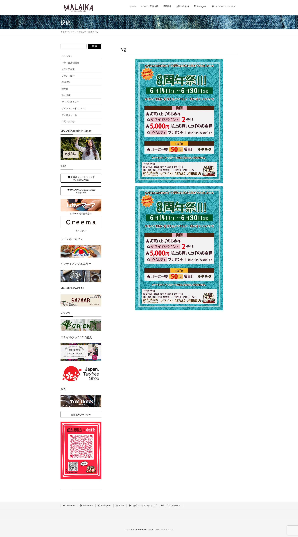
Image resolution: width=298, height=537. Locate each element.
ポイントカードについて (74, 108)
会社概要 (66, 95)
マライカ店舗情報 (70, 62)
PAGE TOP (288, 518)
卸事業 (65, 88)
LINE (121, 505)
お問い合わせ (68, 121)
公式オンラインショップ (144, 505)
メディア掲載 (68, 69)
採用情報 (66, 82)
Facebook (88, 505)
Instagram (106, 505)
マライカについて (70, 102)
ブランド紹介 (68, 75)
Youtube (70, 505)
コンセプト (67, 56)
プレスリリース (69, 115)
